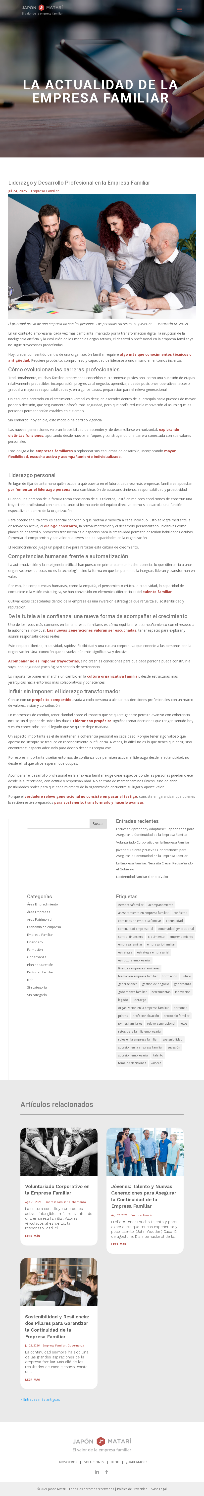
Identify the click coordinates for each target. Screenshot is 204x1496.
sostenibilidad (172, 1039)
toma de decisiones (132, 1063)
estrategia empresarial (153, 952)
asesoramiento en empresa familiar (143, 913)
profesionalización (146, 1016)
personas (180, 1008)
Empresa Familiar (45, 191)
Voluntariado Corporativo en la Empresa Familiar (152, 842)
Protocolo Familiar (40, 972)
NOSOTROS (68, 1462)
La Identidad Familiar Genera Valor (142, 876)
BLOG (115, 1462)
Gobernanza (37, 957)
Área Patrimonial (39, 919)
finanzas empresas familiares (138, 968)
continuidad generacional (176, 929)
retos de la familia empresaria (139, 1031)
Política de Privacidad (132, 1489)
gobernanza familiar (132, 992)
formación (169, 976)
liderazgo (139, 1000)
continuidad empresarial (135, 929)
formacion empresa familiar (138, 976)
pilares (123, 1016)
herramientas (161, 992)
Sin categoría (37, 987)
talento (158, 1055)
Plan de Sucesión (40, 964)
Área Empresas (38, 912)
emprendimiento (181, 937)
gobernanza (182, 984)
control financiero (130, 937)
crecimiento (156, 937)
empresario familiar (161, 944)
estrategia (125, 952)
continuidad (174, 921)
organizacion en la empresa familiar (143, 1008)
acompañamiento (160, 905)
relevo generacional (161, 1023)
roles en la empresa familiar (138, 1039)
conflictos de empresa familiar (139, 921)
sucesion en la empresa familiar (140, 1047)
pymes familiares (130, 1023)
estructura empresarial (134, 960)
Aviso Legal (159, 1489)
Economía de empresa (44, 927)
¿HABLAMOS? (136, 1462)
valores (156, 1063)
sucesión (174, 1047)
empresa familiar (130, 944)
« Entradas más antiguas (40, 1399)
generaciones (127, 984)
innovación (183, 992)
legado (123, 1000)
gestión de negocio (155, 984)
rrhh (30, 979)
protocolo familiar (177, 1016)
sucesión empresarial (133, 1055)
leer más (32, 1235)
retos (183, 1023)
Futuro (186, 976)
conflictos (180, 913)
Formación (35, 949)
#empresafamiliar (131, 905)
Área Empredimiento (42, 904)
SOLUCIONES (94, 1462)
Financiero (35, 942)
